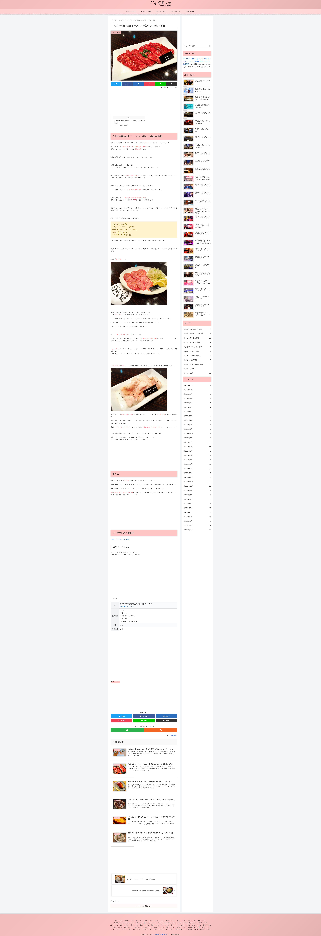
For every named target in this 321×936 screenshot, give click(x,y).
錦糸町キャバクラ (150, 923)
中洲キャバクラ (149, 920)
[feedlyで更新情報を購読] (127, 730)
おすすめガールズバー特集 (198, 364)
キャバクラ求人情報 (198, 338)
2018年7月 (198, 517)
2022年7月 (198, 425)
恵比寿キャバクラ (181, 920)
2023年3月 (198, 398)
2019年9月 (198, 490)
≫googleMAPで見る (127, 606)
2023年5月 (198, 394)
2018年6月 (198, 521)
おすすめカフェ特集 (198, 351)
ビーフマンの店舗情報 (121, 125)
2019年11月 (198, 482)
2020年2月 (198, 468)
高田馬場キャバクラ (193, 927)
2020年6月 (198, 451)
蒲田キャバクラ (175, 925)
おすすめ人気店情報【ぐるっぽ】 (160, 934)
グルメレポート (115, 681)
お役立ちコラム (198, 369)
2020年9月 (198, 442)
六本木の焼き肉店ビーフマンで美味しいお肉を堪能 (129, 120)
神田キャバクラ (128, 927)
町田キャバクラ (192, 920)
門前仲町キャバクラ (181, 927)
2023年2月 (198, 403)
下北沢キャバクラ (158, 929)
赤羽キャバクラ (155, 925)
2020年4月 (198, 460)
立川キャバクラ (202, 920)
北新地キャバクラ (159, 920)
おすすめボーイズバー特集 (198, 333)
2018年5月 (198, 525)
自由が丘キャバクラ (159, 927)
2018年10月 (198, 503)
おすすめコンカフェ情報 (198, 347)
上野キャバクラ (160, 923)
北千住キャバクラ (144, 925)
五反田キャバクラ (185, 925)
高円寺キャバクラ (115, 929)
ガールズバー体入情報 (198, 355)
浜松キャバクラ (119, 920)
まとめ (116, 123)
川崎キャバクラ (138, 927)
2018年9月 (198, 508)
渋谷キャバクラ (192, 923)
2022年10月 (198, 416)
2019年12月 (198, 477)
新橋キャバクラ (139, 923)
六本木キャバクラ (181, 923)
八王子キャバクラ (126, 929)
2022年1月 (198, 429)
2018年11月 (198, 499)
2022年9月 (198, 420)
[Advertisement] (144, 101)
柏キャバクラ (139, 920)
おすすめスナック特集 (198, 342)
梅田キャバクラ (165, 925)
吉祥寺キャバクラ (170, 920)
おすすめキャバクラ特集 (198, 329)
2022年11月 (198, 411)
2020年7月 (198, 447)
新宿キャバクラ (170, 923)
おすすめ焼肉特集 (198, 360)
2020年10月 (198, 438)
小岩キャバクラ (148, 927)
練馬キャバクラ (170, 927)
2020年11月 (198, 433)
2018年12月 (198, 495)
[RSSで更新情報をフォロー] (160, 730)
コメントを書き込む (144, 906)
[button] (209, 46)
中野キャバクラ (137, 929)
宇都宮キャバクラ (119, 923)
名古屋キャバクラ (129, 920)
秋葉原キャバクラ (117, 927)
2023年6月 (198, 390)
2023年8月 (198, 385)
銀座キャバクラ (124, 925)
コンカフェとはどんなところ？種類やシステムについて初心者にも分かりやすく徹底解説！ (196, 61)
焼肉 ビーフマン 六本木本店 (121, 539)
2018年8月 (198, 512)
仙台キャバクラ (129, 923)
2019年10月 (198, 486)
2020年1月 (198, 473)
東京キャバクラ (207, 925)
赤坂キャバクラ (204, 927)
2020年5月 (198, 455)
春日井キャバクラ (196, 925)
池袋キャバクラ (114, 925)
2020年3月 (198, 464)
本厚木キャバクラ (202, 923)
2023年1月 (198, 407)
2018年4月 (198, 530)
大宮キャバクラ (134, 925)
